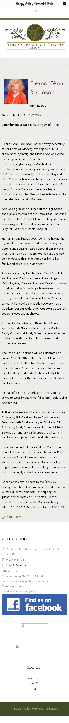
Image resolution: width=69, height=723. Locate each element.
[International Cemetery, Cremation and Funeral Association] (34, 596)
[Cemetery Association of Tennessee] (34, 678)
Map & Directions (17, 565)
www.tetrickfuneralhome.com (30, 487)
